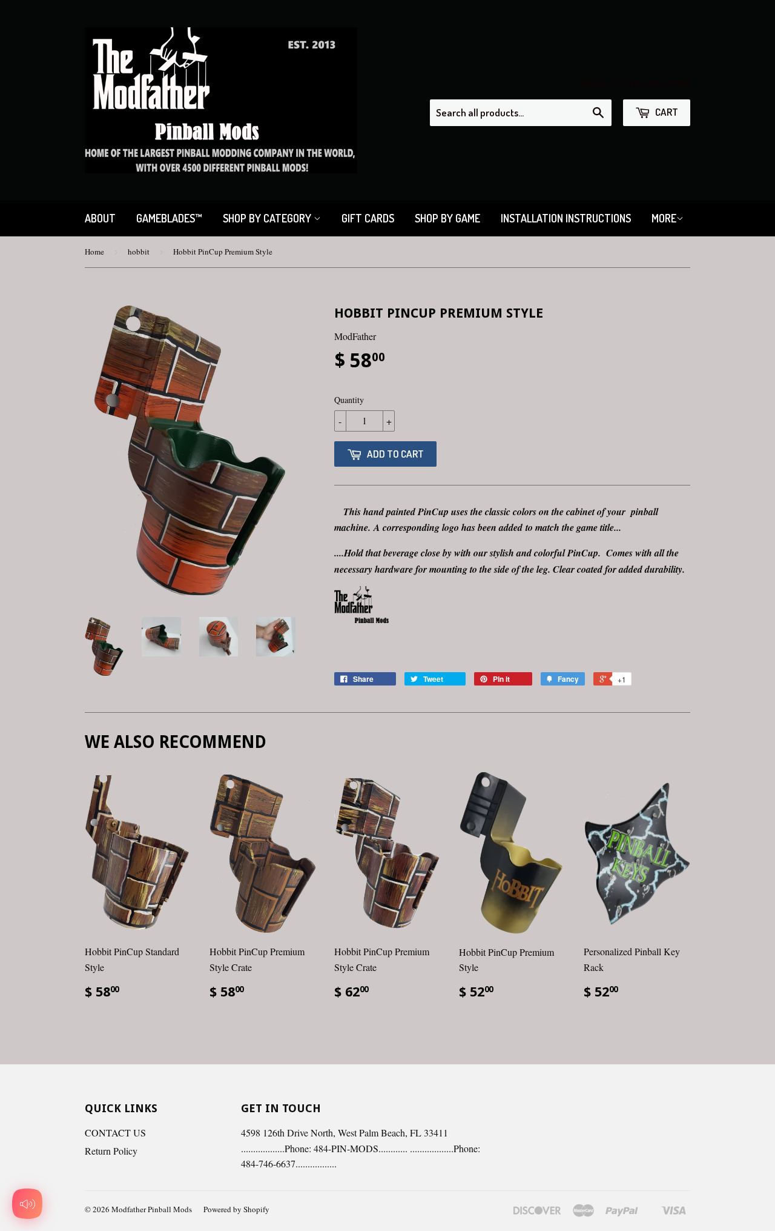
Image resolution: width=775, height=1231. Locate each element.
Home (94, 251)
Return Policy (111, 1150)
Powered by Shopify (236, 1209)
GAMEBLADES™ (169, 218)
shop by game (447, 218)
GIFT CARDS (367, 218)
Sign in (593, 83)
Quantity (349, 399)
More (663, 218)
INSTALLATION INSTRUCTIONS (566, 218)
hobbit (139, 251)
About (100, 218)
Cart (665, 111)
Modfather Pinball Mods (151, 1209)
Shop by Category (268, 218)
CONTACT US (115, 1132)
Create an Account (656, 83)
